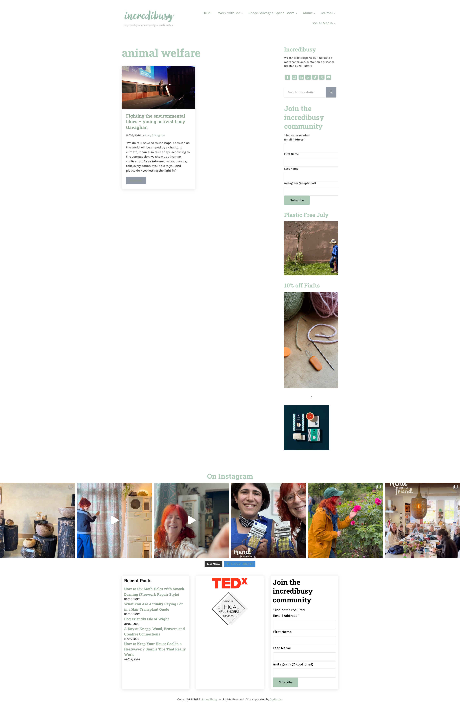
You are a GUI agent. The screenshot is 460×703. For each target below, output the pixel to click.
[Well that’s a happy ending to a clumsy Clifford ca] (191, 520)
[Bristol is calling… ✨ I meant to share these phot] (345, 520)
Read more (138, 181)
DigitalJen (276, 699)
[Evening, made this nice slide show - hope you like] (422, 520)
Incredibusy (209, 699)
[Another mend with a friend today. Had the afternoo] (268, 520)
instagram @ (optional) (300, 183)
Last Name (291, 168)
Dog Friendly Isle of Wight (146, 619)
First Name (291, 154)
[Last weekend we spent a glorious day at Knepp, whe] (37, 520)
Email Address (294, 139)
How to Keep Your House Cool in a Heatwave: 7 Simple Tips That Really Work (155, 649)
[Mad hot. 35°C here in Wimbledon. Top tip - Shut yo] (114, 520)
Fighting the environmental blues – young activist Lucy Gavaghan (155, 121)
